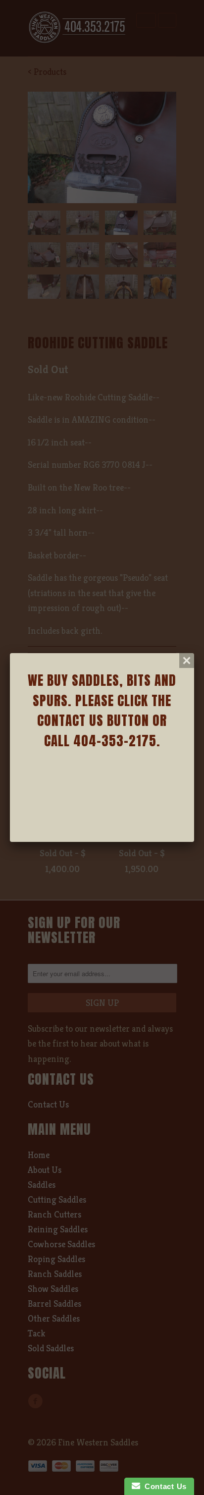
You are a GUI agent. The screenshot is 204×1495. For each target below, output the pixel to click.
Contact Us (163, 1486)
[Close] (186, 660)
